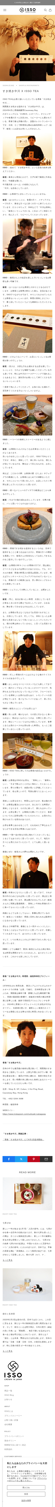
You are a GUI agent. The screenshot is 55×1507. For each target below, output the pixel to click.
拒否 (26, 1494)
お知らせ (8, 1399)
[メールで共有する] (46, 1159)
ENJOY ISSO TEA (10, 1214)
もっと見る (8, 1260)
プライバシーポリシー (14, 1436)
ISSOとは (8, 1411)
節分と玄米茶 (9, 1314)
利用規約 (8, 1449)
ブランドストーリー (13, 1416)
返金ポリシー (10, 1441)
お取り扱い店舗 (11, 1420)
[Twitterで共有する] (21, 1159)
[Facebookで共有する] (9, 1159)
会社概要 (8, 1424)
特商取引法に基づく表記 (15, 1445)
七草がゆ (7, 1223)
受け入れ (26, 1487)
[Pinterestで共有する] (34, 1159)
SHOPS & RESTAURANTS (29, 85)
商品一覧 (8, 1391)
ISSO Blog (9, 1395)
